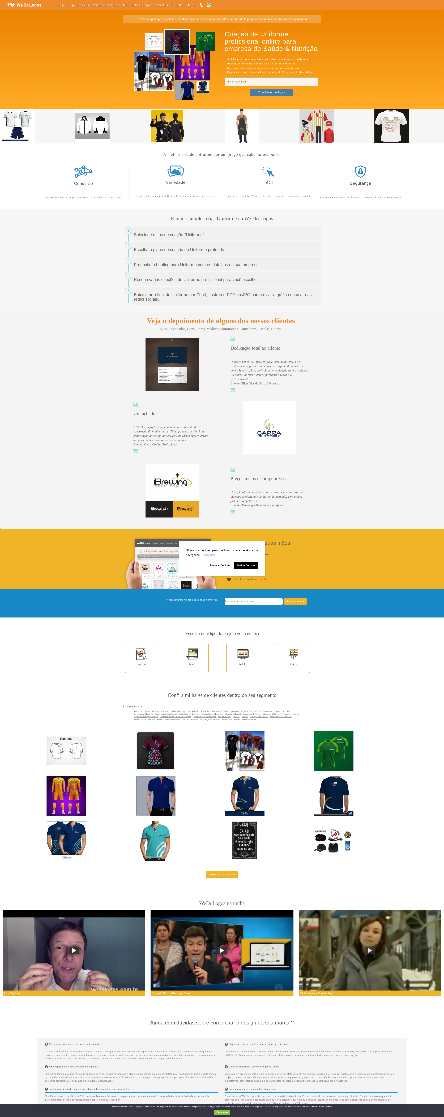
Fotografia (286, 714)
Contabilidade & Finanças (212, 714)
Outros (245, 717)
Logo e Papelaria (78, 5)
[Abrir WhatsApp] (8, 1108)
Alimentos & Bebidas (160, 711)
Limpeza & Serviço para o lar (146, 717)
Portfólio (177, 5)
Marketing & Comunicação (205, 717)
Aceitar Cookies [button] (246, 565)
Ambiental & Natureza (181, 711)
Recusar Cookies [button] (220, 565)
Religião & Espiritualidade (144, 719)
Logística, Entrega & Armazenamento (175, 717)
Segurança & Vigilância (209, 719)
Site (125, 5)
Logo (61, 5)
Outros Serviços (141, 5)
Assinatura (161, 5)
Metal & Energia (224, 717)
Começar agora (295, 601)
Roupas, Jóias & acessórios (169, 719)
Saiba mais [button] (208, 555)
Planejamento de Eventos (281, 717)
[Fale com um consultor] (211, 5)
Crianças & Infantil (233, 714)
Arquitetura (205, 711)
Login (191, 5)
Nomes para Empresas (106, 5)
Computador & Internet (143, 714)
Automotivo (280, 711)
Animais (195, 711)
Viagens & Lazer (249, 719)
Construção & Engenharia (166, 714)
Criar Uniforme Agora (271, 92)
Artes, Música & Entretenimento (225, 711)
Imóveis (296, 714)
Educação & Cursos (271, 714)
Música (236, 717)
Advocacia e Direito (142, 711)
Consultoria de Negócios (189, 714)
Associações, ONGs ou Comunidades (257, 711)
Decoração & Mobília (251, 714)
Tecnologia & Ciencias (230, 719)
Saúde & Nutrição (190, 719)
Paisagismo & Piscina (259, 717)
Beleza (290, 711)
